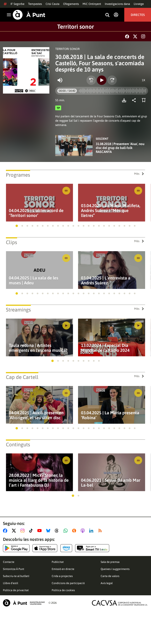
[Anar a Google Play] (16, 548)
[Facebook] (127, 36)
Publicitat (58, 561)
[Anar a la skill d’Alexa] (66, 548)
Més (136, 173)
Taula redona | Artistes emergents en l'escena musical (38, 348)
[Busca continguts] (107, 15)
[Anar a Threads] (58, 530)
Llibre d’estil (10, 583)
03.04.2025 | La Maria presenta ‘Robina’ (110, 415)
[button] (17, 226)
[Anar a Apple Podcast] (83, 530)
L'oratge (139, 4)
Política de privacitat (16, 590)
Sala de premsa (110, 561)
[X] (135, 36)
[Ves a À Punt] (29, 15)
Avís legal (107, 583)
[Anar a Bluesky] (49, 530)
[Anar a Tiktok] (31, 530)
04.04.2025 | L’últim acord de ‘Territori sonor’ (36, 213)
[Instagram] (143, 36)
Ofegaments (71, 4)
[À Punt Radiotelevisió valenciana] (24, 603)
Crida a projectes (62, 576)
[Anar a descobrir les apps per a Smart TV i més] (92, 548)
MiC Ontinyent (92, 4)
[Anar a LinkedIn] (92, 530)
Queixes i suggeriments (115, 569)
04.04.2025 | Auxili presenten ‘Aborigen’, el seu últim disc (36, 415)
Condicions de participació (68, 583)
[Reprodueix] (101, 80)
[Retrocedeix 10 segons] (91, 80)
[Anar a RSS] (101, 530)
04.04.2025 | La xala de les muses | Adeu (33, 280)
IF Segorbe (17, 4)
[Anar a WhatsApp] (66, 530)
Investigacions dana (117, 4)
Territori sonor (75, 26)
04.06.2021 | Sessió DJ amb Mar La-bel (110, 483)
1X (143, 80)
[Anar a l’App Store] (44, 548)
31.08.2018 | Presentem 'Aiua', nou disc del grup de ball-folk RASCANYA (120, 148)
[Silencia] (60, 80)
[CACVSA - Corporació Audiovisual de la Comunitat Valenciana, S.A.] (119, 603)
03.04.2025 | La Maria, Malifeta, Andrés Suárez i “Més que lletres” (110, 210)
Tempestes (35, 4)
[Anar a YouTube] (40, 530)
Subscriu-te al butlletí (16, 576)
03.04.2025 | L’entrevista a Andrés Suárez (105, 280)
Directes (138, 15)
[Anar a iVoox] (75, 530)
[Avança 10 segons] (112, 80)
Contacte (8, 561)
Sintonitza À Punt (13, 569)
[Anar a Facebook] (6, 530)
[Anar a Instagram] (23, 530)
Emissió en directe (63, 569)
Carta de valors (110, 576)
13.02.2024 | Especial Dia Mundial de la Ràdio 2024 (105, 348)
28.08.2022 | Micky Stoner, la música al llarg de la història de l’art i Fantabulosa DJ (39, 480)
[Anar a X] (14, 530)
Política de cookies (63, 590)
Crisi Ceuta (52, 4)
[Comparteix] (135, 100)
